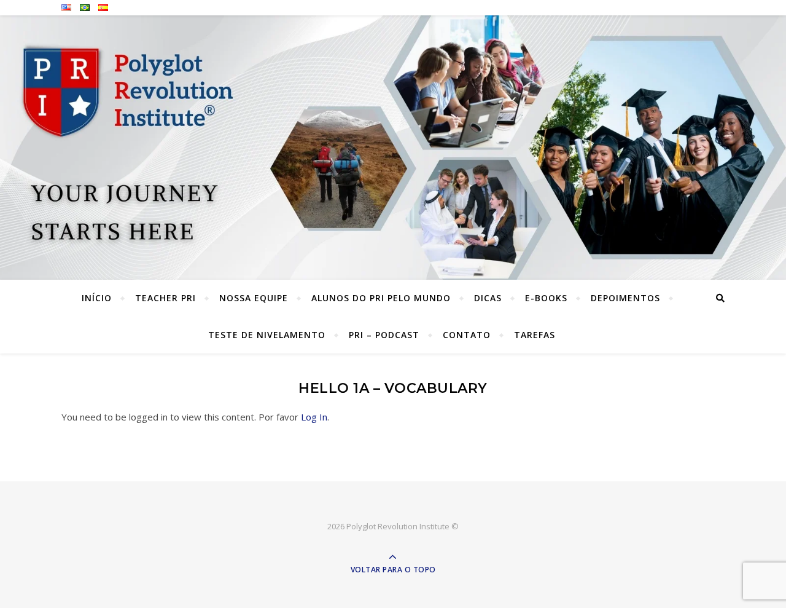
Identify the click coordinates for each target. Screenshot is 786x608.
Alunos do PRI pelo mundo (381, 298)
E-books (546, 298)
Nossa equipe (253, 298)
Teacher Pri (165, 298)
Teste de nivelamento (266, 335)
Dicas (488, 298)
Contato (467, 335)
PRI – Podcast (384, 335)
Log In (314, 417)
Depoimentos (625, 298)
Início (97, 298)
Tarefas (534, 335)
